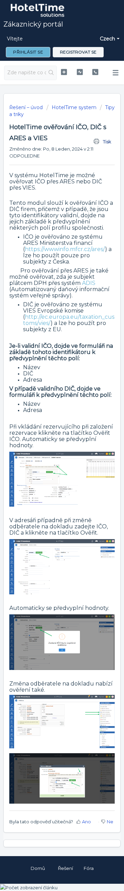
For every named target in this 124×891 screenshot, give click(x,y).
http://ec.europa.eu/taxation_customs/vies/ (68, 320)
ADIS (88, 283)
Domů (38, 868)
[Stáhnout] (49, 451)
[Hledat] (51, 73)
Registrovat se (78, 52)
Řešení (65, 868)
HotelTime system (74, 107)
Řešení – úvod (26, 107)
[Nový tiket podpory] (64, 72)
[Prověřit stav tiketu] (80, 72)
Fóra (89, 868)
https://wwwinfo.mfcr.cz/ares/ (65, 249)
